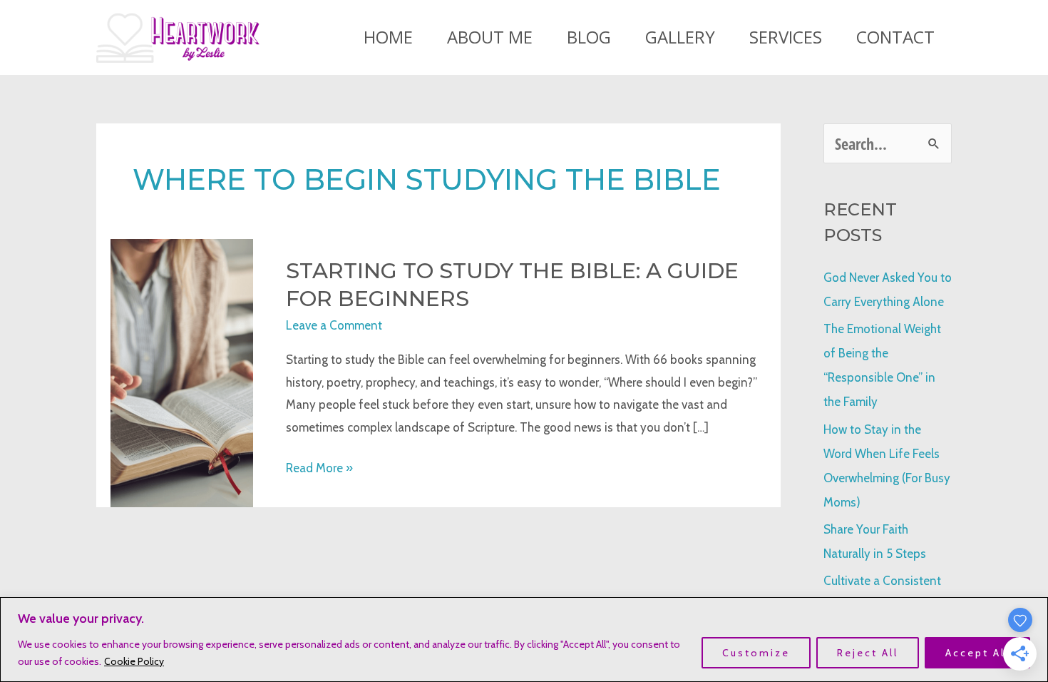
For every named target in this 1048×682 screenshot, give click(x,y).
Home (388, 37)
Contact (895, 37)
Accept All (977, 652)
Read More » (319, 470)
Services (785, 37)
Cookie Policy (134, 661)
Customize (756, 652)
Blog (589, 37)
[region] (524, 639)
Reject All (867, 652)
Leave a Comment (334, 325)
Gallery (680, 37)
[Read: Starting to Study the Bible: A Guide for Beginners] (182, 372)
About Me (490, 37)
